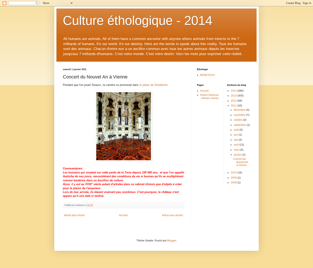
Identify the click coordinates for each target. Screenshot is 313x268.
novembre (240, 114)
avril (236, 144)
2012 (234, 100)
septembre (240, 124)
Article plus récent (74, 215)
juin (236, 134)
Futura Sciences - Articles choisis (209, 96)
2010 (234, 172)
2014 (234, 90)
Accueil (123, 215)
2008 (234, 182)
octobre (238, 119)
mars (237, 149)
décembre (240, 109)
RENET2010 (207, 75)
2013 (234, 95)
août (237, 129)
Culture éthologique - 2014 (137, 20)
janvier (238, 154)
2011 (234, 105)
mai (236, 139)
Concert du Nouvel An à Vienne (240, 162)
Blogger (171, 240)
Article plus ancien (172, 215)
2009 (234, 177)
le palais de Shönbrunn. (153, 84)
